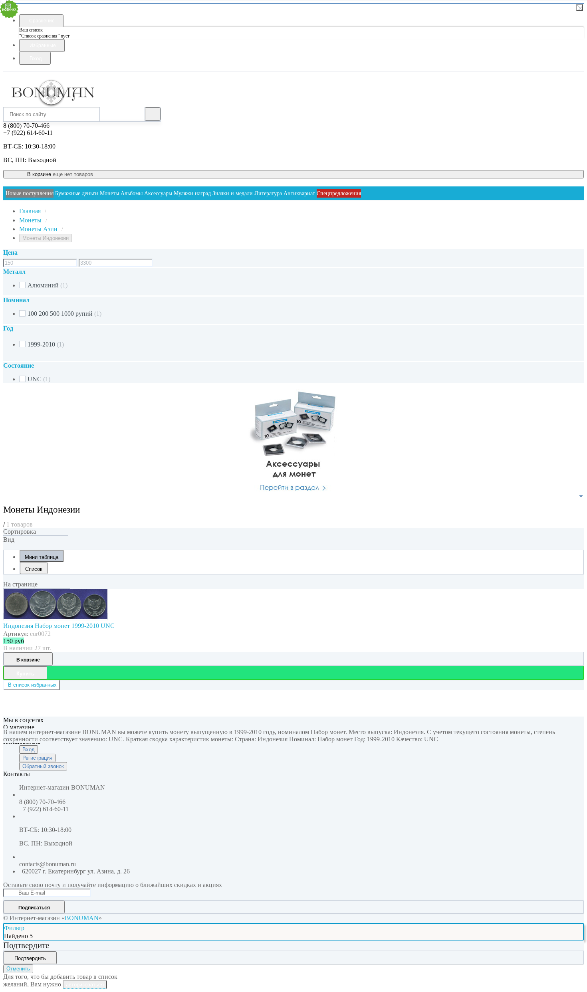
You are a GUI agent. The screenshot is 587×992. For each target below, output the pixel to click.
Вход (28, 749)
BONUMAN (82, 918)
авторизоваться (85, 985)
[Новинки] (35, 535)
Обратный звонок (43, 766)
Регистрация (37, 758)
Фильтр (14, 928)
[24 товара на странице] (36, 588)
